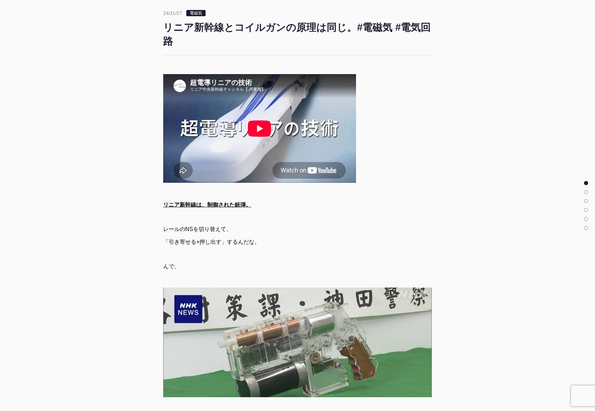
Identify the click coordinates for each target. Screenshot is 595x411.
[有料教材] (586, 219)
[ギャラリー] (586, 228)
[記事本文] (586, 183)
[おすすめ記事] (586, 192)
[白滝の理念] (586, 210)
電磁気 (196, 13)
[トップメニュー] (586, 201)
